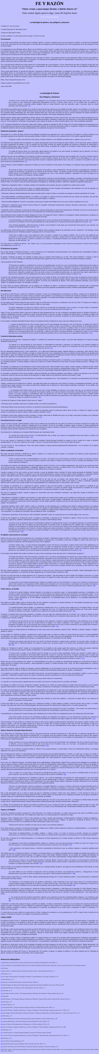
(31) (74, 885)
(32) (10, 900)
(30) (74, 873)
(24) (94, 718)
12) (2, 993)
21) (2, 1018)
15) (2, 1002)
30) (2, 1044)
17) (2, 1007)
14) (2, 999)
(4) (90, 222)
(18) (94, 585)
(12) (39, 397)
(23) (83, 658)
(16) (80, 550)
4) (1, 971)
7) (1, 979)
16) (2, 1004)
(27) (70, 845)
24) (2, 1027)
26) (2, 1032)
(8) (80, 274)
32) (2, 1049)
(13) (40, 417)
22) (2, 1021)
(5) (38, 227)
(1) (29, 106)
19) (2, 1013)
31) (2, 1046)
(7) (19, 245)
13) (2, 996)
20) (2, 1016)
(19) (21, 599)
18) (2, 1010)
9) (1, 985)
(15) (22, 531)
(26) (65, 774)
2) (1, 965)
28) (2, 1038)
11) (2, 990)
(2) (91, 158)
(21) (57, 626)
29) (2, 1041)
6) (1, 976)
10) (2, 988)
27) (2, 1035)
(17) (42, 567)
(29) (41, 863)
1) (1, 962)
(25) (47, 745)
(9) (71, 309)
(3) (26, 161)
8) (1, 982)
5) (1, 974)
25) (2, 1030)
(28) (14, 850)
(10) (91, 333)
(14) (31, 437)
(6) (28, 240)
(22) (13, 645)
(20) (74, 611)
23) (2, 1024)
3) (1, 968)
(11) (51, 348)
